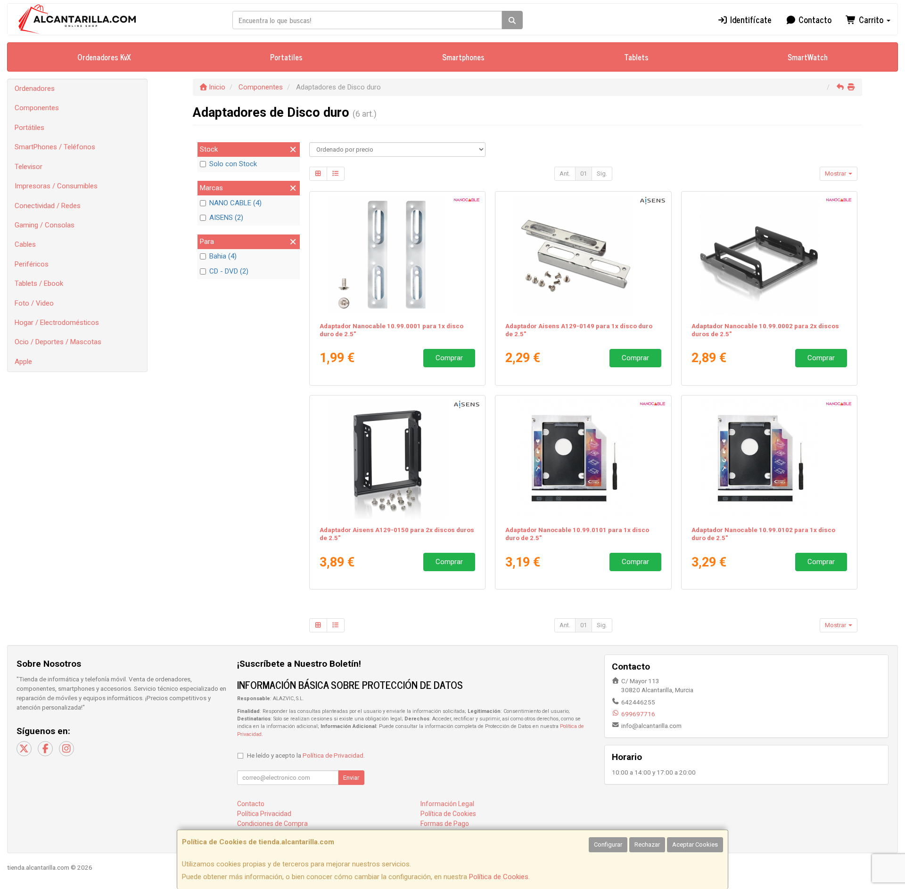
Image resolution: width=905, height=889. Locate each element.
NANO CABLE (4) (235, 203)
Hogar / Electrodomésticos (57, 322)
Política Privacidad (264, 813)
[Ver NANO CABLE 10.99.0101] (583, 458)
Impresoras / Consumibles (56, 186)
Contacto (813, 19)
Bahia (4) (223, 256)
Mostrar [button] (836, 173)
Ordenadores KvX (104, 57)
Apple (23, 361)
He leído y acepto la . (306, 755)
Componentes (37, 108)
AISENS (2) (226, 217)
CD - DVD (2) (228, 271)
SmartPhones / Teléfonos (55, 147)
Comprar (449, 358)
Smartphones (463, 57)
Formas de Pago (444, 823)
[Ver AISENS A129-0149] (583, 254)
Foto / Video (34, 303)
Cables (25, 244)
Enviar (351, 777)
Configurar (608, 844)
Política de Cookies (498, 877)
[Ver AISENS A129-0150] (397, 458)
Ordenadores (35, 88)
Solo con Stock (233, 164)
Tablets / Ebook (39, 283)
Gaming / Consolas (44, 225)
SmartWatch (808, 57)
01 (583, 173)
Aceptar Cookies (695, 844)
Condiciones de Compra (272, 823)
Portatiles (286, 57)
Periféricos (32, 264)
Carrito (871, 19)
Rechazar (647, 844)
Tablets (636, 57)
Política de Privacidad (333, 755)
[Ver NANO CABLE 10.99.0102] (769, 458)
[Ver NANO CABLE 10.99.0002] (769, 254)
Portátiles (29, 127)
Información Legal (447, 804)
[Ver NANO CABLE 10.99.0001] (397, 254)
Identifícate (750, 19)
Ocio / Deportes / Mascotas (58, 342)
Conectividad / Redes (48, 206)
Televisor (28, 166)
